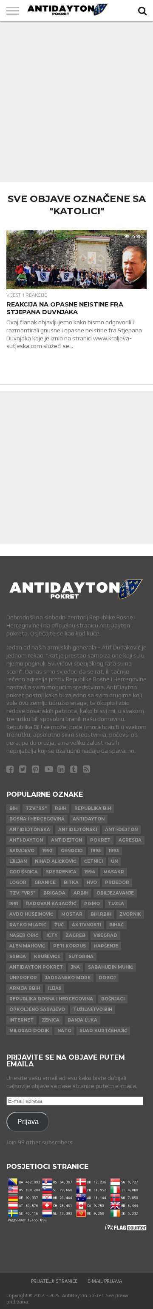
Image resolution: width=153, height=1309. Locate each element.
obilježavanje (115, 893)
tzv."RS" (36, 808)
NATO (64, 1030)
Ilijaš (54, 988)
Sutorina (81, 956)
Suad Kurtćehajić (103, 1030)
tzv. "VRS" (22, 893)
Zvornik (130, 914)
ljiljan (18, 861)
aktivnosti (86, 925)
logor (17, 882)
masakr (113, 872)
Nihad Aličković (55, 861)
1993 (114, 850)
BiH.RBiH (101, 914)
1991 (13, 903)
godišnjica (23, 872)
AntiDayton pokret (36, 967)
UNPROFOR (23, 977)
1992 (47, 850)
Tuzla (116, 903)
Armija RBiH (24, 988)
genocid (72, 850)
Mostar (71, 914)
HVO (92, 882)
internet (21, 1020)
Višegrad (105, 935)
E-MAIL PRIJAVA (105, 1281)
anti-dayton (26, 840)
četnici (93, 861)
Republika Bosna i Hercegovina (51, 999)
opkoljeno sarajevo (37, 1009)
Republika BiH (92, 808)
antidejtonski (77, 829)
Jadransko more (68, 977)
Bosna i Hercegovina (37, 819)
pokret (100, 840)
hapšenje (106, 946)
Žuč (59, 925)
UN (114, 861)
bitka (71, 882)
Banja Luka (82, 1020)
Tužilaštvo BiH (92, 1009)
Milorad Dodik (29, 1030)
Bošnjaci (113, 999)
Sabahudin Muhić (110, 967)
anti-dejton (121, 829)
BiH (13, 808)
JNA (75, 967)
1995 (96, 850)
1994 (90, 872)
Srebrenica (61, 872)
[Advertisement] (76, 101)
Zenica (51, 1020)
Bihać (116, 925)
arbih (81, 893)
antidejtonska (29, 829)
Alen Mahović (27, 946)
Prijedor (117, 882)
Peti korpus (69, 946)
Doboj (107, 977)
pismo (92, 903)
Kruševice (47, 956)
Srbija (17, 956)
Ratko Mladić (27, 925)
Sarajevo (21, 850)
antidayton (89, 819)
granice (45, 882)
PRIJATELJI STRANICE (54, 1281)
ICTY (51, 935)
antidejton (66, 840)
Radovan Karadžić (51, 903)
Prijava (28, 1121)
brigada (54, 893)
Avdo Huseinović (31, 914)
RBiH (60, 808)
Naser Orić (23, 935)
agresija (130, 840)
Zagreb (75, 935)
